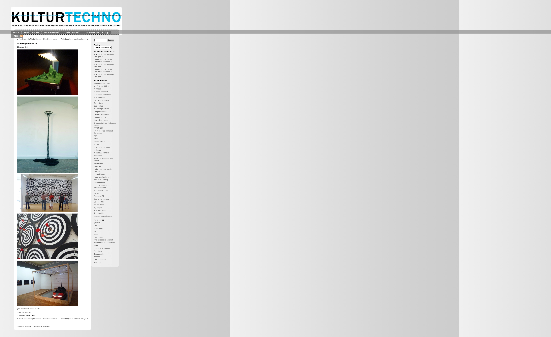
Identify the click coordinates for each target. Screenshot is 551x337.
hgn (95, 136)
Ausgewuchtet (99, 98)
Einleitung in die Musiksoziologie (74, 39)
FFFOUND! (98, 128)
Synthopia (98, 208)
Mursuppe (98, 156)
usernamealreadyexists (103, 216)
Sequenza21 (99, 196)
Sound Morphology (101, 199)
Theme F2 (27, 326)
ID (95, 231)
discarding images (101, 120)
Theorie (97, 257)
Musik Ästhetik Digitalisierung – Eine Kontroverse (38, 39)
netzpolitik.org (99, 174)
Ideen (96, 234)
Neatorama (98, 164)
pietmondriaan (99, 183)
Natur (96, 246)
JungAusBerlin (99, 142)
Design (97, 226)
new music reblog (101, 180)
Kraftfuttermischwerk (102, 147)
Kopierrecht (98, 237)
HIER (96, 139)
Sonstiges (28, 312)
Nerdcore (97, 166)
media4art (46, 326)
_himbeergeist (35, 326)
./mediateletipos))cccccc (103, 83)
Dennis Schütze (100, 60)
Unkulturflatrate (100, 260)
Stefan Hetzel (99, 205)
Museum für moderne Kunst (105, 243)
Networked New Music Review (102, 170)
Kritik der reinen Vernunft (103, 240)
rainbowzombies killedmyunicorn (100, 187)
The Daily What (100, 210)
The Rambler (99, 213)
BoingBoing (98, 103)
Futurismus (98, 228)
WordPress (20, 326)
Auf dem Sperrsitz (101, 92)
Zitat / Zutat (98, 263)
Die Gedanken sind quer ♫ (103, 61)
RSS (16, 36)
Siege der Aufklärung (102, 248)
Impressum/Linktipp (96, 32)
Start (16, 32)
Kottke (96, 144)
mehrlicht (97, 150)
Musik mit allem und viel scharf (103, 160)
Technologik (98, 254)
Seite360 (97, 193)
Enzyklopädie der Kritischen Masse (105, 124)
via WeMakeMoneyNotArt (28, 309)
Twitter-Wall (73, 32)
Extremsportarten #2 (27, 44)
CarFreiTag (98, 106)
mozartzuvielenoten (101, 153)
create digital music (101, 109)
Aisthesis (97, 89)
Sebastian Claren (101, 191)
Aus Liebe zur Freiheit (102, 95)
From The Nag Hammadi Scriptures (103, 132)
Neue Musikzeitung (101, 177)
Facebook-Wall (52, 32)
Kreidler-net (31, 32)
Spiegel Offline (99, 202)
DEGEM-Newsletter (101, 115)
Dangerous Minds (101, 112)
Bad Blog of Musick (101, 100)
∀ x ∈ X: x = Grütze (101, 86)
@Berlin (97, 223)
